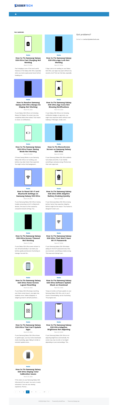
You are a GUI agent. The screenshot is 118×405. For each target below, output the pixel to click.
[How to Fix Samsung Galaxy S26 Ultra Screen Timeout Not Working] (28, 221)
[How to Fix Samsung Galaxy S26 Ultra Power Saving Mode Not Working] (28, 133)
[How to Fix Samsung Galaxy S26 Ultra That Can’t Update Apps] (28, 311)
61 (44, 392)
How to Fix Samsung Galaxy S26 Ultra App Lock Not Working (58, 60)
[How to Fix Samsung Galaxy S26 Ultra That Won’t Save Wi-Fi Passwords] (59, 221)
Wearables (94, 18)
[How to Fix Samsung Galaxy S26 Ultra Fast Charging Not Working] (28, 44)
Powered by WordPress (58, 401)
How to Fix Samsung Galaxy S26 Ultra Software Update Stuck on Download (58, 282)
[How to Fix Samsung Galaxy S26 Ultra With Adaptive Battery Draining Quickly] (59, 177)
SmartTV (53, 18)
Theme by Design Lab (73, 401)
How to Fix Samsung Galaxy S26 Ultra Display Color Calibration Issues (28, 371)
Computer (85, 18)
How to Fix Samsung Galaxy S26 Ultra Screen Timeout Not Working (28, 238)
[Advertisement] (90, 54)
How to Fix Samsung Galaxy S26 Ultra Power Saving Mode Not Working (28, 149)
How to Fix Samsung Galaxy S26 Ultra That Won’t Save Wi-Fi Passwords (58, 238)
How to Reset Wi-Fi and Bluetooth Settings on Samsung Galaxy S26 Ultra (28, 193)
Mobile (33, 18)
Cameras (77, 18)
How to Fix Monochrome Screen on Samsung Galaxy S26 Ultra (59, 149)
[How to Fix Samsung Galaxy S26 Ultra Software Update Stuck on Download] (59, 266)
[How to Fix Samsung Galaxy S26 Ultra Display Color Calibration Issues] (28, 355)
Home (21, 18)
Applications (43, 18)
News (27, 18)
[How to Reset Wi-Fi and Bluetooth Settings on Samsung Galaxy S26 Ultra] (28, 177)
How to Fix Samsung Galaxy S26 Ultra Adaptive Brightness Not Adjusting (58, 327)
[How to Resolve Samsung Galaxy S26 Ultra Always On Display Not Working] (28, 88)
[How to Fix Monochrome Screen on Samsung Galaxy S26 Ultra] (59, 133)
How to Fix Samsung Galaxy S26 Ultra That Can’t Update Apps (28, 327)
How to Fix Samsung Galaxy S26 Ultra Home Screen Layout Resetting (28, 282)
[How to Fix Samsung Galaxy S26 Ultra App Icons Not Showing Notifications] (59, 88)
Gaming (60, 18)
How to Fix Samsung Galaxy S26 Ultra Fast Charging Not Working (28, 60)
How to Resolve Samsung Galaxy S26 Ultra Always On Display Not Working (28, 104)
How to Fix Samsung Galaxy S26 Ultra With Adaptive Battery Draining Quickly (58, 193)
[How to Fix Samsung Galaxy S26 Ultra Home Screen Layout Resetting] (28, 266)
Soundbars (59, 22)
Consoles (68, 18)
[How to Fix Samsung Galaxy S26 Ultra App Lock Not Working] (59, 44)
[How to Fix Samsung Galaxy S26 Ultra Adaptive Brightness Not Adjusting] (59, 311)
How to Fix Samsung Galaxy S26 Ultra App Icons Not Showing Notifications (58, 104)
